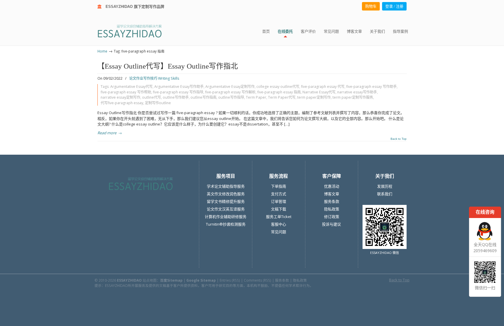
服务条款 (331, 201)
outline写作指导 (231, 97)
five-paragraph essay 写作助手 (371, 86)
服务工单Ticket (278, 216)
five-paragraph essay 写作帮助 (126, 92)
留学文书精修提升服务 (226, 201)
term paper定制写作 (314, 97)
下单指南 (278, 186)
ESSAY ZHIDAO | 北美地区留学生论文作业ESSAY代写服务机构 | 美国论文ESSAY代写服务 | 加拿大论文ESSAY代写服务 (134, 30)
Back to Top (399, 138)
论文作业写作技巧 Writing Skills (154, 78)
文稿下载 (278, 209)
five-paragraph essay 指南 (279, 92)
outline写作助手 (176, 97)
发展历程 (384, 186)
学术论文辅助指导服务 (226, 186)
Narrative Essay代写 (318, 92)
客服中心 (278, 224)
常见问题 (278, 231)
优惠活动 (331, 186)
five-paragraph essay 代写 (322, 86)
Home (102, 51)
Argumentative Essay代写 (131, 86)
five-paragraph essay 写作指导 (178, 92)
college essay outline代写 (277, 86)
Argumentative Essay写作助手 (179, 86)
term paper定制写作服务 (352, 97)
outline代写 (151, 97)
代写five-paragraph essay (122, 102)
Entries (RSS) (230, 280)
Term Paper (256, 97)
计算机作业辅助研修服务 (225, 216)
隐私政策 (331, 209)
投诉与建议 (331, 224)
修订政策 (331, 216)
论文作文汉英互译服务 (226, 209)
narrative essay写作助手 (357, 92)
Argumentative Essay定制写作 (230, 86)
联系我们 (384, 193)
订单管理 (278, 201)
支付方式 (278, 193)
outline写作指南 (203, 97)
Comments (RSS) (257, 280)
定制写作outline (158, 102)
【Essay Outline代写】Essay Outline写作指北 (167, 66)
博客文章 (331, 193)
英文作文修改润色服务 (226, 193)
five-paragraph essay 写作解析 (230, 92)
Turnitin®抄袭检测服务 (226, 224)
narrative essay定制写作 (120, 97)
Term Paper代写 (281, 97)
